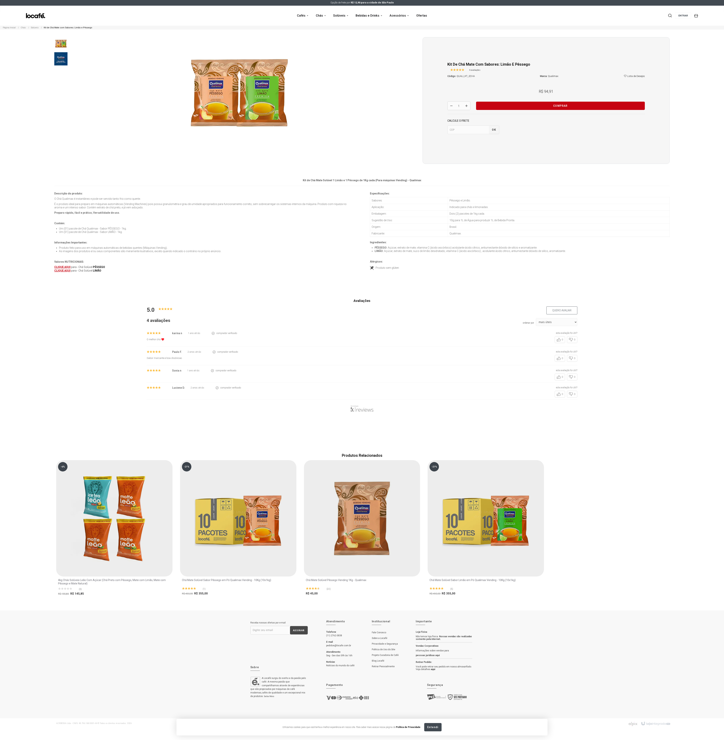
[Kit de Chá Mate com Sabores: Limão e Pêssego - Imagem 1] (60, 43)
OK (494, 129)
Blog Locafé (378, 660)
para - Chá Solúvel (79, 267)
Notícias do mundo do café (340, 665)
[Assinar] (299, 630)
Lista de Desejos (636, 76)
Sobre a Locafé (379, 638)
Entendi (433, 727)
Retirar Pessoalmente (383, 666)
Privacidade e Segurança (385, 644)
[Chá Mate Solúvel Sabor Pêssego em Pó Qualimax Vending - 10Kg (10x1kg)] (238, 529)
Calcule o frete (458, 120)
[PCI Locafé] (436, 698)
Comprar (560, 105)
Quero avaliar (561, 310)
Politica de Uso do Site (383, 649)
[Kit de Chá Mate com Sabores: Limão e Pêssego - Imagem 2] (60, 58)
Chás (23, 27)
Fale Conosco (379, 632)
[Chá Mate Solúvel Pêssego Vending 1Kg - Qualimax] (362, 529)
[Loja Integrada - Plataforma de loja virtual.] (655, 723)
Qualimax (553, 76)
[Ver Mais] (115, 513)
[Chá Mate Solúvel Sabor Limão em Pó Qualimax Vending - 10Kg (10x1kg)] (486, 529)
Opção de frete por (362, 2)
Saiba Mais (269, 696)
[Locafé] (35, 15)
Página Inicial (9, 27)
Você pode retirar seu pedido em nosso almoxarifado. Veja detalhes (444, 668)
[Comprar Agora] (115, 502)
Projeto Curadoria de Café (385, 655)
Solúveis (35, 27)
